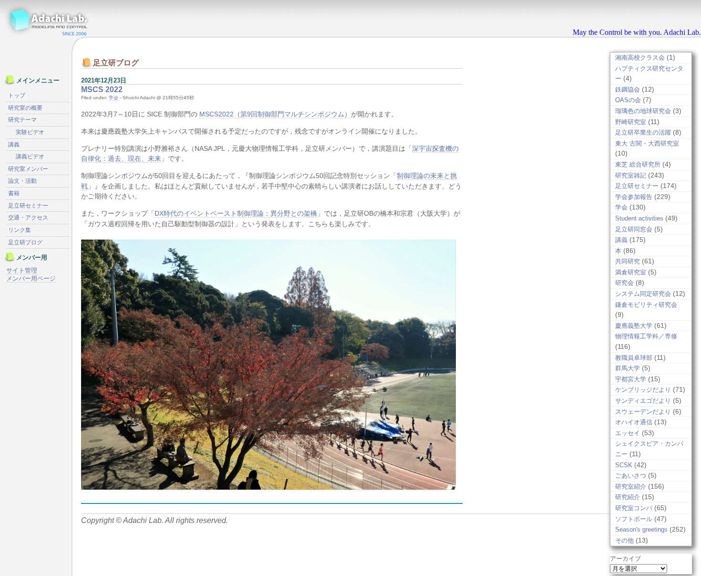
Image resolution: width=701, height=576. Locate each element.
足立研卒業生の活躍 (643, 132)
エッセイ (627, 433)
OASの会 (628, 100)
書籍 (14, 193)
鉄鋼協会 (627, 89)
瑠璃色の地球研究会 (643, 111)
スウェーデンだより (643, 411)
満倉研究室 (630, 272)
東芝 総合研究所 (637, 164)
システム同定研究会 (643, 293)
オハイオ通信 (633, 422)
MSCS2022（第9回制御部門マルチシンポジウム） (275, 114)
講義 (621, 239)
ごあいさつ (630, 475)
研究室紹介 (630, 486)
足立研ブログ (25, 242)
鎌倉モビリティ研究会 (646, 304)
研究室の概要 (25, 108)
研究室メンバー (28, 169)
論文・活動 (22, 181)
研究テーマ (22, 119)
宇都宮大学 (630, 379)
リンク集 (19, 230)
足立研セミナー (637, 185)
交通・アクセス (28, 217)
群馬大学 (627, 368)
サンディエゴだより (643, 400)
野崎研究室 (630, 122)
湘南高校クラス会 (640, 57)
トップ (16, 95)
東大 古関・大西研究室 (647, 143)
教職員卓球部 (633, 357)
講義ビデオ (30, 156)
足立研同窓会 (633, 229)
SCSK (623, 465)
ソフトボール (633, 519)
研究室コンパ (633, 508)
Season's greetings (641, 529)
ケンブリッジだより (643, 389)
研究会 (624, 282)
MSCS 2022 (102, 89)
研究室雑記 (630, 175)
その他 (624, 540)
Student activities (639, 218)
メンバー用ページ (31, 278)
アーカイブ (625, 558)
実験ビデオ (30, 132)
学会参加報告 (633, 196)
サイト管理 (21, 270)
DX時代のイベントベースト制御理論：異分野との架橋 (236, 213)
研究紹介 (627, 497)
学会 (113, 97)
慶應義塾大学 (633, 325)
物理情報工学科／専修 (646, 336)
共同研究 (627, 261)
